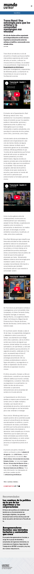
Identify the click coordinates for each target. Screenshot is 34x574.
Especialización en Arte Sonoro (14, 67)
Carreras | (10, 482)
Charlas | (15, 482)
